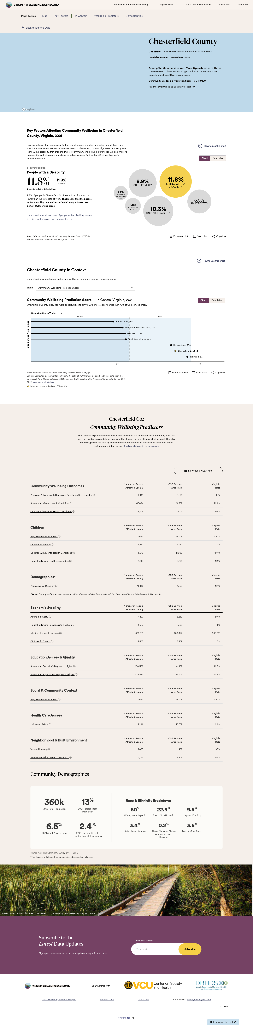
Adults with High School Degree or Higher (52, 674)
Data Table (218, 158)
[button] (194, 80)
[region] (82, 72)
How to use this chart (215, 146)
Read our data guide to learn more (141, 446)
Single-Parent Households (44, 536)
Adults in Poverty (39, 616)
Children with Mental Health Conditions (51, 511)
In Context (81, 15)
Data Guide (143, 999)
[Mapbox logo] (28, 109)
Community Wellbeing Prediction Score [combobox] (59, 287)
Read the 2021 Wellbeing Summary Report (170, 86)
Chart (205, 158)
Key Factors (61, 15)
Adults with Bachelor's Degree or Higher (51, 666)
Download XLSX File (200, 470)
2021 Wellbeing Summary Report (59, 999)
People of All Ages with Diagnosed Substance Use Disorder (61, 495)
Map (44, 15)
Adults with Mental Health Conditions (49, 503)
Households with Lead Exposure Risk (49, 561)
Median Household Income (44, 633)
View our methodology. (43, 382)
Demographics (134, 15)
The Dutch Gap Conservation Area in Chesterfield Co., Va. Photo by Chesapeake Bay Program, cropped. (49, 913)
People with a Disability (42, 586)
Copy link (221, 236)
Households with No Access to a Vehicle (51, 625)
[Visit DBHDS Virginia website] (212, 986)
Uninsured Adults (39, 724)
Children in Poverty (40, 544)
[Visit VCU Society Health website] (153, 986)
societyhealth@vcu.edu (199, 999)
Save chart (202, 236)
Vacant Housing (38, 749)
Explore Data (107, 999)
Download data (181, 236)
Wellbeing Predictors (106, 15)
